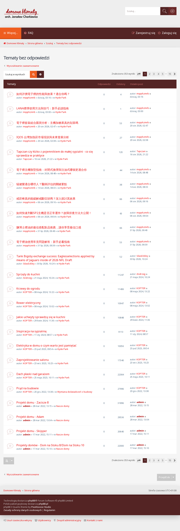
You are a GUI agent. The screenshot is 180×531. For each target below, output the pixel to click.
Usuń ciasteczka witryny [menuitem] (19, 520)
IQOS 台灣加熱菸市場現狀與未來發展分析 (42, 137)
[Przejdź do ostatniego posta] (150, 93)
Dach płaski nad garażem (32, 374)
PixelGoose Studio (41, 506)
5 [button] (162, 73)
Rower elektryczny (28, 303)
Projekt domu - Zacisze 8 (32, 402)
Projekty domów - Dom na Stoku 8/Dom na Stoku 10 (50, 445)
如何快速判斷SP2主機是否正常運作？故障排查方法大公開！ (54, 213)
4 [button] (158, 73)
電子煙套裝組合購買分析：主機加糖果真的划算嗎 (47, 123)
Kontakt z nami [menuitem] (94, 520)
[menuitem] (28, 33)
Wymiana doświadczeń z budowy (74, 391)
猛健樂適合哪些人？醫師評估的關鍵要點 (41, 184)
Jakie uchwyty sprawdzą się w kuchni (40, 317)
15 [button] (170, 73)
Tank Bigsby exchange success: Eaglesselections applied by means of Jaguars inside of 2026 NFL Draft (55, 258)
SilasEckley (29, 263)
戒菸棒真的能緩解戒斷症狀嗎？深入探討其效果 (45, 198)
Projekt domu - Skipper (31, 431)
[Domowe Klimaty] (31, 14)
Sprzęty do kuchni (28, 274)
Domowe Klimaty (12, 490)
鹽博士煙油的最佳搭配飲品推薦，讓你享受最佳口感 (48, 227)
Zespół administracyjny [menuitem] (69, 520)
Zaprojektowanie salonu (32, 360)
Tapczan (27, 159)
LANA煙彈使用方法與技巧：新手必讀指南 (42, 108)
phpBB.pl (43, 503)
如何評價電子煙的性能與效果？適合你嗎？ (43, 94)
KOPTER (27, 292)
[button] (138, 74)
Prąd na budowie (27, 388)
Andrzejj (27, 277)
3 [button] (154, 73)
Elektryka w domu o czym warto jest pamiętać (46, 345)
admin (26, 406)
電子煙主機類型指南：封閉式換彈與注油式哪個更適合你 (51, 170)
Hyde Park (60, 97)
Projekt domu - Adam (30, 417)
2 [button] (149, 73)
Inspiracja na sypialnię (31, 331)
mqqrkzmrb (29, 97)
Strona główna (32, 490)
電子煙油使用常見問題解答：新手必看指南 (43, 242)
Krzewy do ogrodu (28, 288)
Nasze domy (62, 406)
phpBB (31, 500)
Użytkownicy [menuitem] (44, 520)
